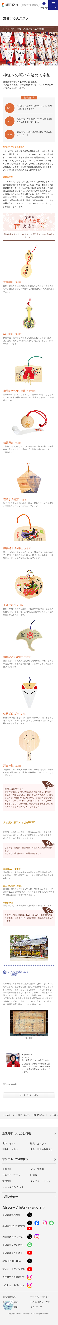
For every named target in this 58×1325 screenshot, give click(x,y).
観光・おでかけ (38, 1143)
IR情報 (33, 1175)
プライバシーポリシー (40, 1297)
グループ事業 (37, 1169)
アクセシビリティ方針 (40, 1302)
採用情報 (6, 1181)
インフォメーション (40, 1181)
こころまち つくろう (12, 1186)
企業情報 (6, 1169)
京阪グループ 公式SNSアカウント (22, 1207)
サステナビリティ (11, 1175)
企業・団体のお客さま (41, 1149)
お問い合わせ (10, 1196)
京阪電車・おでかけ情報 (16, 1133)
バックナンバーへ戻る (29, 1095)
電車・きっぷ (9, 1143)
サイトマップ (36, 1307)
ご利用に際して (9, 1297)
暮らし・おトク (10, 1149)
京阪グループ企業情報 (30, 5)
